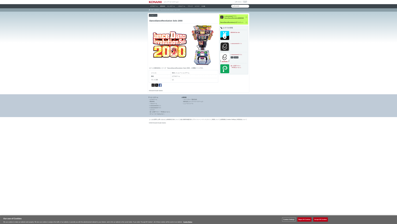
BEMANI (162, 6)
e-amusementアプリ (155, 107)
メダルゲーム (153, 103)
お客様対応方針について (173, 119)
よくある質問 (153, 119)
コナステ (197, 6)
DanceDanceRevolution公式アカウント (232, 22)
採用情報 (223, 119)
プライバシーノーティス (199, 119)
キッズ (171, 6)
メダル (181, 6)
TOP (152, 10)
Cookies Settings (288, 219)
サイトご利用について (213, 119)
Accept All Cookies (320, 219)
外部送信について (242, 119)
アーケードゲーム (153, 97)
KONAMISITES (245, 2)
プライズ (190, 6)
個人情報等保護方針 (186, 119)
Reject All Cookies (304, 219)
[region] (198, 219)
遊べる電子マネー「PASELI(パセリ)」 (160, 112)
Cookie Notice (187, 222)
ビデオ (154, 6)
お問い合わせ (238, 1)
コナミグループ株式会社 (190, 99)
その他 (203, 6)
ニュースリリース (188, 103)
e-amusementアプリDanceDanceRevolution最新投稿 (234, 17)
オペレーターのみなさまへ (157, 114)
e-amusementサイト (155, 105)
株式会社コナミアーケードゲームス (193, 101)
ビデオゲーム (153, 99)
